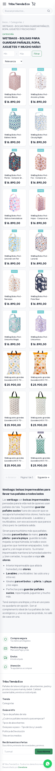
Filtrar (37, 53)
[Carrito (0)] (33, 4)
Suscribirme (43, 751)
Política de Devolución (13, 731)
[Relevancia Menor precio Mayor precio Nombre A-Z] (12, 61)
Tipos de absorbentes (13, 722)
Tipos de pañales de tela (14, 714)
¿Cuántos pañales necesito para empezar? (23, 718)
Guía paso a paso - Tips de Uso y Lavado (22, 727)
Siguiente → (43, 477)
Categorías (16, 22)
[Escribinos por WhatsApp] (47, 763)
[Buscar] (48, 10)
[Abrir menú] (4, 4)
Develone (22, 767)
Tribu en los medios (12, 735)
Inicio (5, 22)
